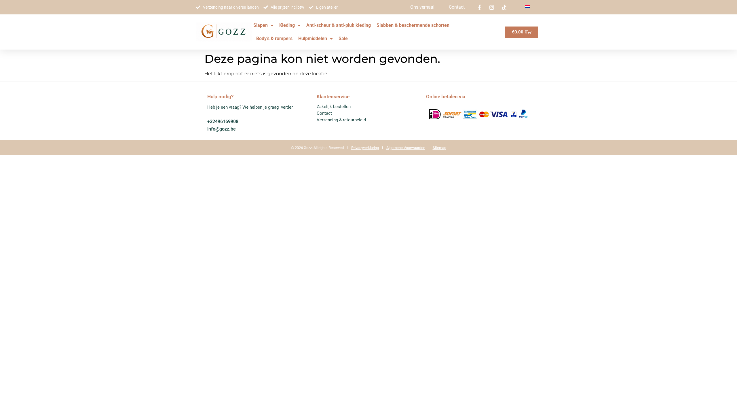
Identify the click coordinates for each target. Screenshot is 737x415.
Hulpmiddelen (312, 38)
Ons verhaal (422, 7)
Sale (343, 38)
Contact (457, 7)
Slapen (260, 25)
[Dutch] (527, 6)
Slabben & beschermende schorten (413, 25)
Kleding (287, 25)
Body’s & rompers (274, 38)
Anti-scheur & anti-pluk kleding (338, 25)
